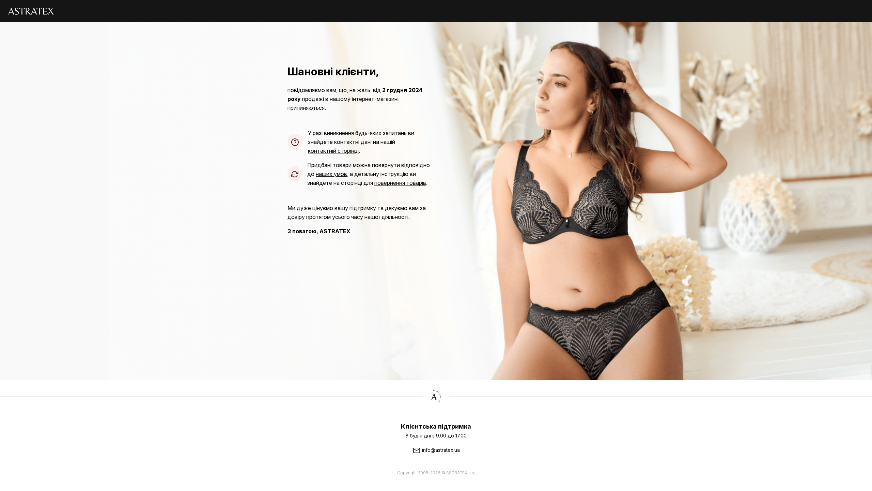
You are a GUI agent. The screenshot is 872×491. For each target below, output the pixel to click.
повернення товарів (400, 182)
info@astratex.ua (440, 450)
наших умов (331, 173)
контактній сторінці (333, 150)
